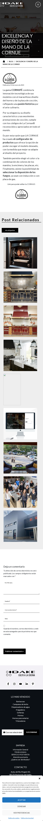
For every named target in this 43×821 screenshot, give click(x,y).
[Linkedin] (27, 684)
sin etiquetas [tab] (10, 230)
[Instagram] (14, 684)
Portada (4, 61)
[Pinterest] (33, 684)
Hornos (21, 715)
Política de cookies (14, 818)
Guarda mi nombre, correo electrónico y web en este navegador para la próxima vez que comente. (20, 631)
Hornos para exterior (20, 718)
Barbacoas (20, 701)
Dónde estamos (20, 752)
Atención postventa (20, 757)
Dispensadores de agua (20, 707)
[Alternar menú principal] (38, 4)
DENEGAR (21, 806)
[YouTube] (20, 684)
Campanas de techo (20, 704)
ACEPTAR (21, 800)
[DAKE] (11, 4)
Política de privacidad (27, 818)
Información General (20, 750)
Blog (11, 61)
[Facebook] (8, 684)
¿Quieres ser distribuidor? (20, 760)
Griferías (20, 712)
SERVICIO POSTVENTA (20, 755)
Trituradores (20, 721)
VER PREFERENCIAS (21, 813)
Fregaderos (20, 710)
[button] (39, 778)
